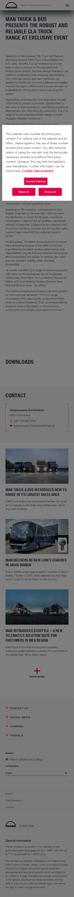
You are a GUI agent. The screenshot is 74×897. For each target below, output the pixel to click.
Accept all (50, 191)
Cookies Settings (36, 181)
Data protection (44, 171)
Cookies (27, 171)
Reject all (24, 191)
